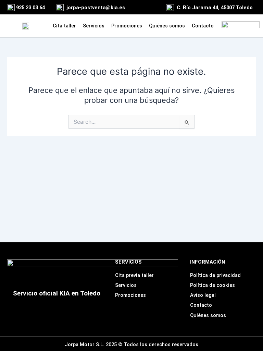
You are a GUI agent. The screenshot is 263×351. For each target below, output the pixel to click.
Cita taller (64, 26)
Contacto (203, 26)
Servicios (93, 26)
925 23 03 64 (30, 7)
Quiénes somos (167, 26)
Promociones (126, 26)
